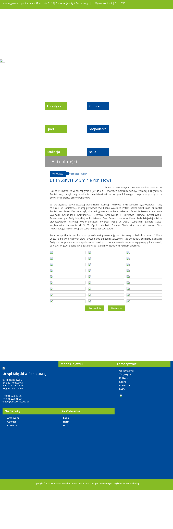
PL (116, 3)
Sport (50, 129)
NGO (92, 152)
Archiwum (13, 418)
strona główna (10, 3)
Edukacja (53, 152)
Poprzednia (95, 308)
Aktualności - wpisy (78, 173)
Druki (66, 425)
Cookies (11, 421)
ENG (122, 3)
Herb (66, 421)
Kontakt (12, 425)
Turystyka (53, 106)
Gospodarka (97, 129)
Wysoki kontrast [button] (103, 3)
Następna (116, 308)
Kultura (94, 106)
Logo (66, 418)
